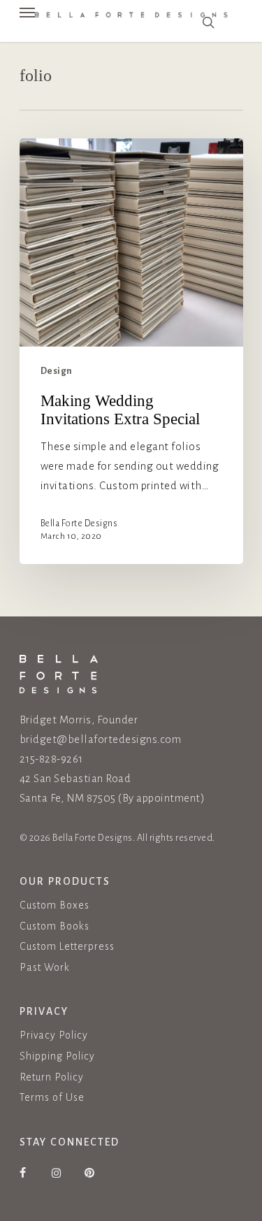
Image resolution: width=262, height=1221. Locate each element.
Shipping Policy (57, 1056)
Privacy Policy (54, 1035)
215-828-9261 (51, 759)
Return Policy (52, 1077)
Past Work (45, 967)
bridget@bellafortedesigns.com (101, 739)
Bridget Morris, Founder (79, 719)
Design (57, 371)
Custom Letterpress (67, 946)
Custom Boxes (54, 905)
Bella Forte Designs (79, 523)
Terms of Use (52, 1097)
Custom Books (54, 926)
